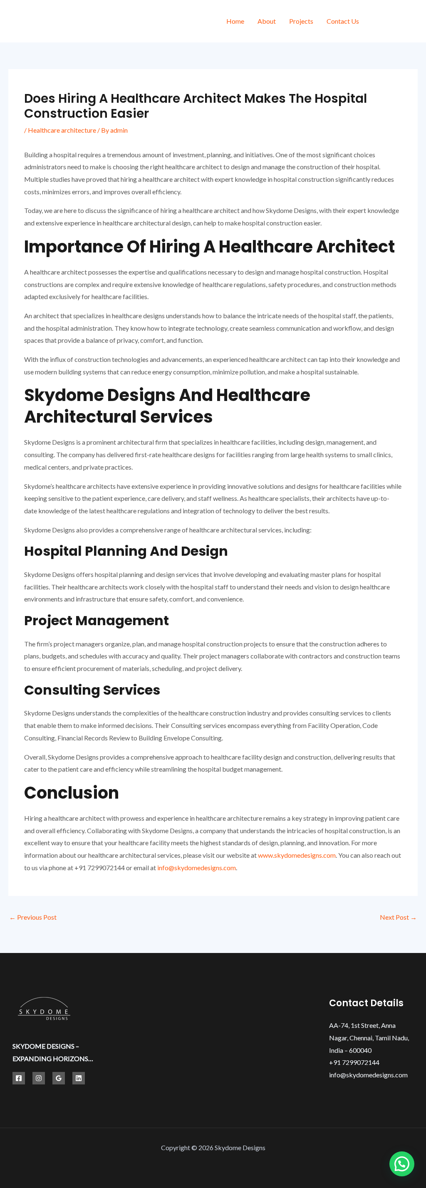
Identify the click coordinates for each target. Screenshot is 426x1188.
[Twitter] (396, 22)
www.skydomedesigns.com (297, 855)
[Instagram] (414, 22)
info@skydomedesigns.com (196, 867)
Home (235, 21)
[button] (401, 1163)
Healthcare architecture (62, 130)
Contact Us (343, 21)
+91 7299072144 (354, 1062)
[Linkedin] (78, 1078)
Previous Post (33, 917)
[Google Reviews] (58, 1078)
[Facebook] (377, 22)
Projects (301, 21)
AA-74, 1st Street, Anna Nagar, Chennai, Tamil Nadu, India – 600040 (369, 1037)
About (267, 21)
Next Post (398, 917)
